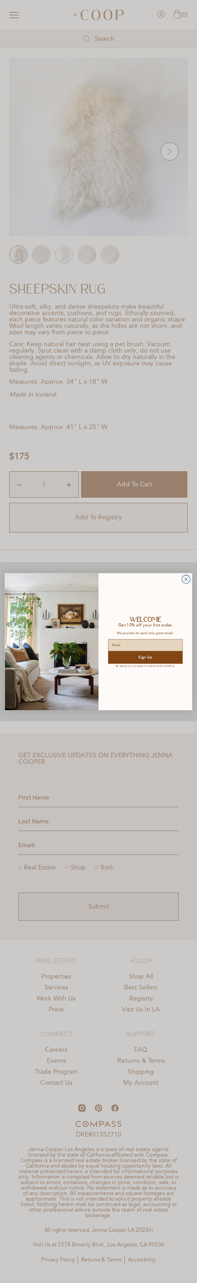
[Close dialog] (186, 579)
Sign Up (145, 657)
